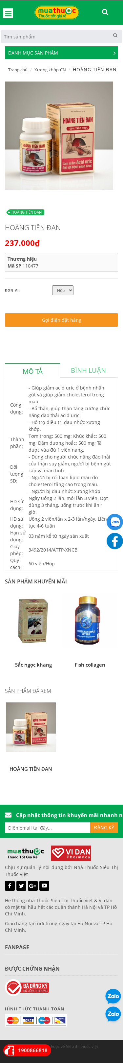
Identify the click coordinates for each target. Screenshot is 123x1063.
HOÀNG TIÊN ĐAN (26, 212)
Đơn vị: (12, 290)
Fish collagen (90, 664)
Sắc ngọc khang (33, 664)
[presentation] (32, 371)
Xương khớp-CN (50, 70)
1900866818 (33, 1050)
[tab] (32, 370)
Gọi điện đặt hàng (61, 320)
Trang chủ (18, 70)
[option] (59, 136)
